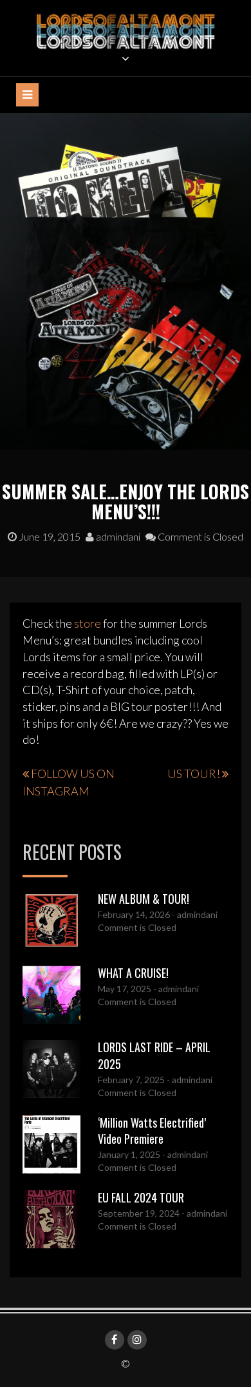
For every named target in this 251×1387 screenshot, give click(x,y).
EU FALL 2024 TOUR (141, 1197)
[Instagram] (137, 1340)
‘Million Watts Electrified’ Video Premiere (152, 1131)
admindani (117, 536)
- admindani (194, 914)
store (87, 623)
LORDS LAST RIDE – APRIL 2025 (154, 1055)
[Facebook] (114, 1340)
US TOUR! (193, 773)
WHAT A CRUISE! (133, 972)
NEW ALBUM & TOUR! (143, 898)
